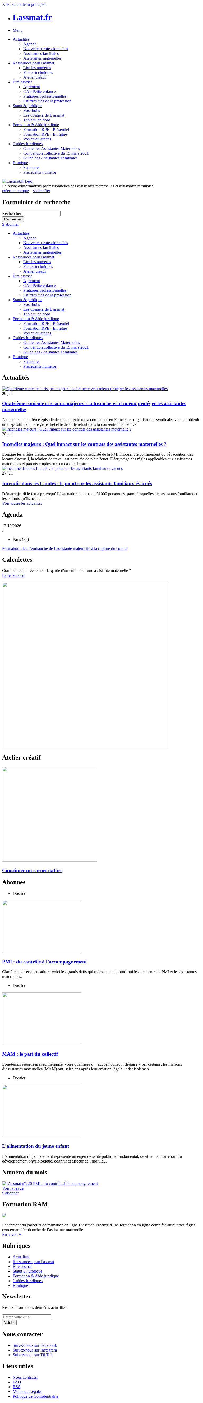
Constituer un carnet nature (32, 870)
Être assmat (22, 82)
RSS (16, 1387)
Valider (9, 1323)
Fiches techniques (38, 72)
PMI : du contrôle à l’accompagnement (44, 962)
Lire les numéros (37, 67)
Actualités (21, 39)
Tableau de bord (36, 120)
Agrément (31, 86)
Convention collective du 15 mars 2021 (56, 153)
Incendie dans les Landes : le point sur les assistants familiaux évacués (77, 483)
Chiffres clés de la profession (47, 101)
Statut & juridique (27, 105)
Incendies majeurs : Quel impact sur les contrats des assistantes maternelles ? (84, 444)
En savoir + (11, 1234)
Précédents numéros (40, 172)
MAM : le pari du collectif (30, 1054)
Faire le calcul (13, 575)
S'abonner (31, 167)
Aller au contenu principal (23, 4)
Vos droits (31, 110)
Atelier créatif (34, 77)
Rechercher (12, 213)
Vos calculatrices (37, 139)
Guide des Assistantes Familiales (50, 158)
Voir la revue (13, 1188)
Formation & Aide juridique (36, 124)
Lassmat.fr (32, 17)
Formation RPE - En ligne (45, 134)
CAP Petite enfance (39, 91)
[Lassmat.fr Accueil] (17, 181)
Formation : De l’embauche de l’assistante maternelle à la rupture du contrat (65, 548)
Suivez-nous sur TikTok (33, 1355)
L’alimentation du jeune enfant (35, 1146)
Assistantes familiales (41, 53)
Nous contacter (25, 1377)
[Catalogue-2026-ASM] (101, 665)
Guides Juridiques (28, 143)
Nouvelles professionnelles (45, 48)
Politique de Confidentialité (35, 1396)
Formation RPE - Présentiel (46, 129)
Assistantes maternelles (42, 58)
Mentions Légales (27, 1391)
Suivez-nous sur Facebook (35, 1345)
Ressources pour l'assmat (33, 63)
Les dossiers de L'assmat (43, 115)
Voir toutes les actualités (22, 503)
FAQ (17, 1382)
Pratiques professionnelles (44, 96)
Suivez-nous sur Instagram (35, 1350)
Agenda (29, 44)
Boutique (20, 162)
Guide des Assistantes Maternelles (51, 148)
